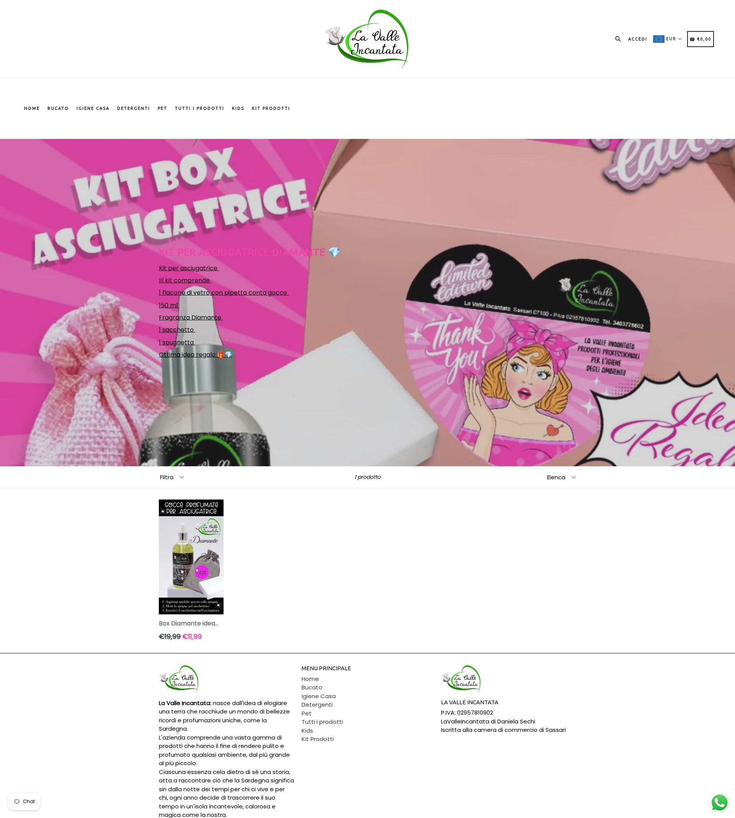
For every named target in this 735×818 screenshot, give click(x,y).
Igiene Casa (93, 108)
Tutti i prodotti (199, 108)
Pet (162, 108)
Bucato (58, 108)
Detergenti (133, 108)
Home (32, 108)
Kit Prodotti (271, 108)
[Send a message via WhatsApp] (719, 802)
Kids (238, 108)
